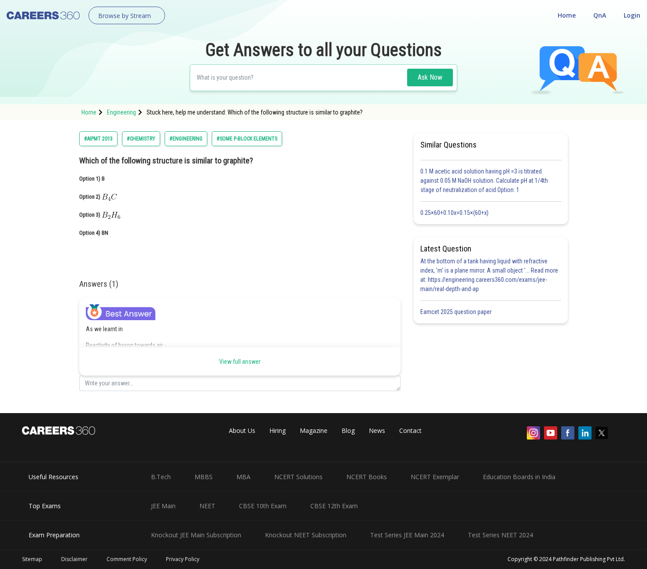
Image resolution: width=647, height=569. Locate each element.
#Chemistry (141, 139)
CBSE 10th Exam (263, 506)
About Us (242, 430)
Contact (410, 430)
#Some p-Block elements (247, 139)
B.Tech (161, 477)
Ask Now (430, 77)
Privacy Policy (182, 559)
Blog (348, 430)
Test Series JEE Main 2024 (407, 535)
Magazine (313, 430)
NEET (207, 506)
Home (567, 15)
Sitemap (32, 559)
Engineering (121, 112)
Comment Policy (127, 559)
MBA (243, 477)
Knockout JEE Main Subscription (196, 535)
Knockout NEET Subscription (305, 535)
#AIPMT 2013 (98, 139)
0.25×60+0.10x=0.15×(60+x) (455, 212)
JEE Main (163, 506)
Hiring (277, 430)
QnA (599, 15)
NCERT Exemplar (435, 477)
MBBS (204, 477)
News (377, 430)
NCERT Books (366, 477)
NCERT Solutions (298, 477)
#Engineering (185, 139)
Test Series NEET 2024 (500, 535)
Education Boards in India (519, 477)
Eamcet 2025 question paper (456, 311)
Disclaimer (74, 559)
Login (632, 15)
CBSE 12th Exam (334, 506)
